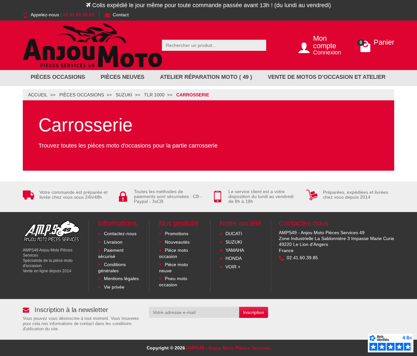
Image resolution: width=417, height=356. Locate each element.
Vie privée (114, 287)
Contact (121, 14)
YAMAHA (234, 250)
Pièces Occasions (58, 77)
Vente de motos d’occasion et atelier (326, 77)
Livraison (113, 242)
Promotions (176, 233)
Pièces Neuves (122, 77)
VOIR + (232, 266)
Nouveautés (177, 242)
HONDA (233, 258)
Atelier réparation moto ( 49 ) (206, 77)
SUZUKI (233, 242)
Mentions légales (121, 278)
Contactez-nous (120, 233)
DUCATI (233, 233)
